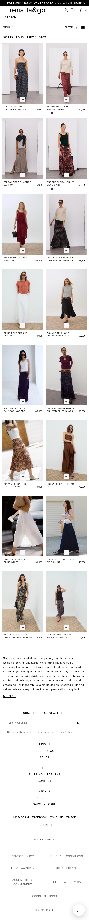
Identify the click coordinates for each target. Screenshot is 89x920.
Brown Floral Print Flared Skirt (17, 485)
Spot (42, 37)
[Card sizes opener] (22, 99)
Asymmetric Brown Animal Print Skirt (59, 636)
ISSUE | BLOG (44, 750)
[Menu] (4, 10)
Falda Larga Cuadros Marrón (17, 183)
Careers (44, 798)
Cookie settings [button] (44, 896)
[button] (44, 17)
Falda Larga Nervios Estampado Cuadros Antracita (60, 259)
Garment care (44, 804)
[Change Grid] (83, 27)
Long (20, 37)
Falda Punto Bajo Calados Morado (15, 409)
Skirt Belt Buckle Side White (15, 334)
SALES (44, 757)
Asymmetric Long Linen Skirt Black (58, 334)
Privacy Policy (64, 732)
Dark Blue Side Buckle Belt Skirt (62, 560)
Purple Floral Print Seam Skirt (60, 183)
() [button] (75, 10)
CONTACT (44, 780)
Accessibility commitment (22, 882)
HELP (44, 767)
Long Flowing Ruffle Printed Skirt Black (61, 409)
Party (31, 37)
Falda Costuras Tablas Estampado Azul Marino (15, 108)
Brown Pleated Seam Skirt (60, 485)
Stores (44, 791)
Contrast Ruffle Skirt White (15, 560)
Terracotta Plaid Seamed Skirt (58, 108)
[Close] (84, 3)
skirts (8, 37)
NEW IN (44, 744)
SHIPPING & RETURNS (45, 774)
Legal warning (22, 868)
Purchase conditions (66, 856)
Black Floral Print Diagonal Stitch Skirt (18, 636)
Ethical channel (66, 868)
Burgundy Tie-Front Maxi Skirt (17, 259)
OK (77, 723)
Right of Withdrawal (66, 882)
